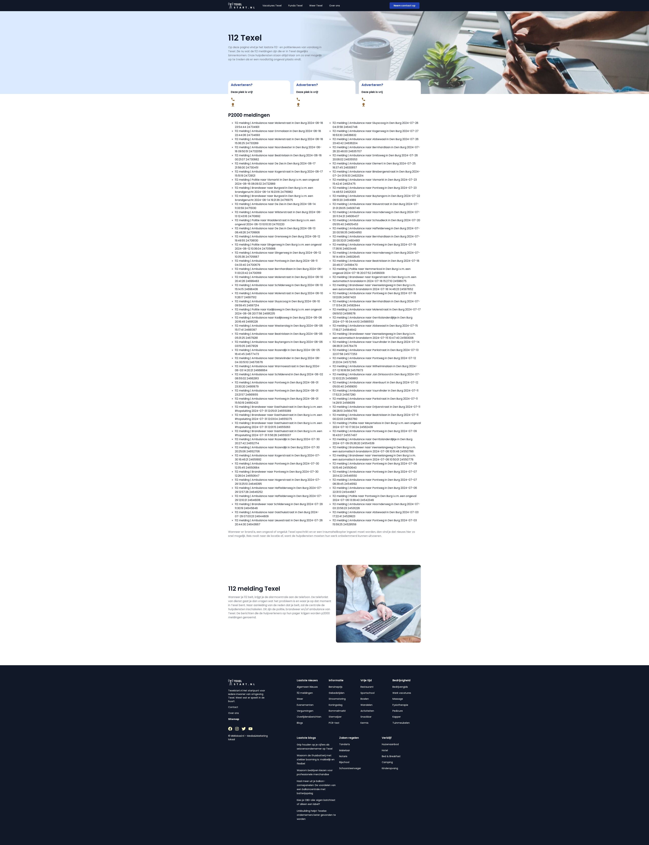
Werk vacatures (401, 693)
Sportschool (367, 693)
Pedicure (397, 711)
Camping (387, 762)
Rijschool (344, 762)
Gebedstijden (336, 693)
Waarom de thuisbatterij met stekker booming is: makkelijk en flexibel (315, 759)
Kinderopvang (390, 768)
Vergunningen (305, 711)
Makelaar (344, 750)
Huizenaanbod (390, 744)
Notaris (343, 756)
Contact (233, 707)
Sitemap (233, 719)
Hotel (385, 750)
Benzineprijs (335, 687)
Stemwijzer (335, 716)
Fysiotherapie (400, 705)
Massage (397, 699)
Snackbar (365, 716)
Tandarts (344, 744)
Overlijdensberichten (309, 716)
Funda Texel (295, 5)
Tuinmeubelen (401, 723)
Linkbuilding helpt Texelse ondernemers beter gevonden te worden (316, 815)
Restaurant (367, 687)
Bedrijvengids (400, 687)
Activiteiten (367, 711)
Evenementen (305, 705)
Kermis (364, 723)
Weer (300, 699)
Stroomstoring (337, 699)
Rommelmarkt (337, 711)
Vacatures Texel (272, 5)
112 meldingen (305, 693)
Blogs (300, 723)
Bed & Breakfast (391, 756)
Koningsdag (335, 705)
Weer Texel (315, 5)
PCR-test (334, 723)
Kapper (396, 716)
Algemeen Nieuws (307, 687)
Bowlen (364, 699)
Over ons (334, 5)
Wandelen (366, 705)
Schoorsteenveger (350, 768)
